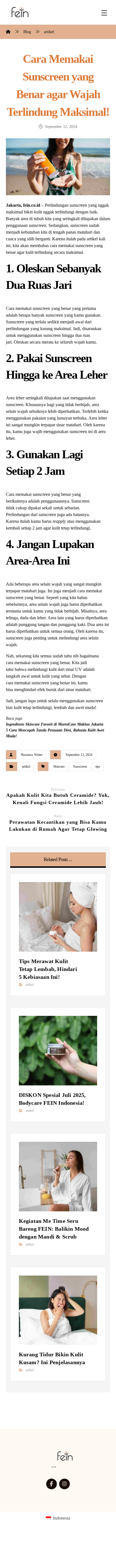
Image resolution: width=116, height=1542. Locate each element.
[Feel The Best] (20, 12)
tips (97, 766)
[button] (51, 1484)
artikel (26, 766)
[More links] (54, 1467)
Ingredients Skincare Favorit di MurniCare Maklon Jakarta (54, 724)
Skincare (59, 766)
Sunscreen (80, 766)
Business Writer (32, 755)
